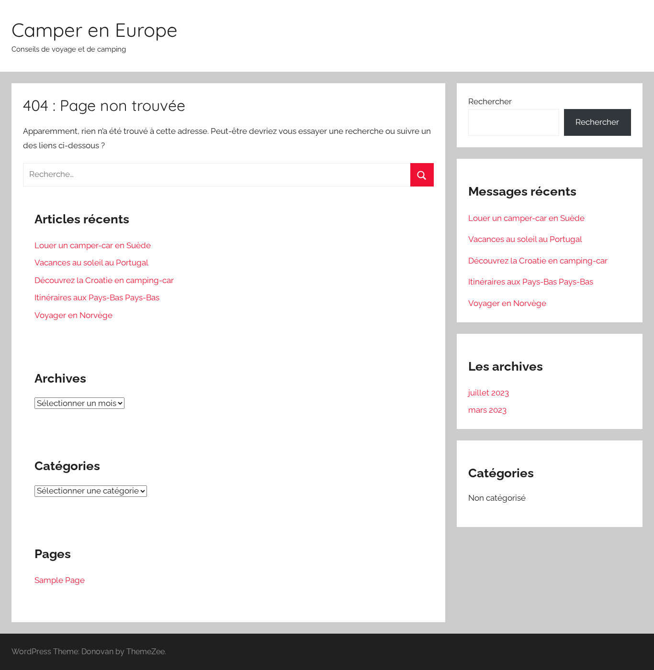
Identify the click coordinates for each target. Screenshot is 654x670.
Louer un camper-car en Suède (92, 245)
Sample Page (59, 580)
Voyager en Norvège (73, 315)
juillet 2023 (488, 392)
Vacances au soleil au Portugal (91, 262)
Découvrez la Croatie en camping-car (104, 280)
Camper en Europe (94, 30)
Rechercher (490, 101)
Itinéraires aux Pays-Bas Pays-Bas (96, 297)
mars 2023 (487, 410)
